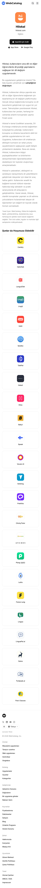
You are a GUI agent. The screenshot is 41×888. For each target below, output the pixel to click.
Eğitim (20, 34)
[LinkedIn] (7, 722)
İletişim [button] (5, 818)
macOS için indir (22, 42)
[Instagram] (14, 722)
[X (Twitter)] (3, 722)
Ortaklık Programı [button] (9, 825)
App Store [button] (14, 47)
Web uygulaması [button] (8, 753)
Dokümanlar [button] (6, 814)
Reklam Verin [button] (7, 800)
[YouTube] (10, 722)
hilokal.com (21, 30)
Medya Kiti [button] (6, 847)
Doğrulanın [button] (6, 793)
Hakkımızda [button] (6, 839)
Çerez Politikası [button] (8, 865)
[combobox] (13, 726)
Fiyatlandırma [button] (7, 810)
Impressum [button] (6, 882)
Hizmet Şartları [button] (8, 875)
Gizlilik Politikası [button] (8, 861)
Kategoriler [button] (6, 778)
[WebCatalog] (4, 715)
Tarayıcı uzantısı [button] (8, 749)
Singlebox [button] (6, 760)
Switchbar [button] (6, 757)
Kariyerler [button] (6, 843)
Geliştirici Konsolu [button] (9, 789)
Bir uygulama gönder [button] (10, 796)
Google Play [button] (28, 47)
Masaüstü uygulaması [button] (10, 746)
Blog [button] (4, 821)
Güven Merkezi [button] (8, 857)
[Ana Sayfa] (12, 3)
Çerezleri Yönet (7, 732)
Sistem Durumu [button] (8, 829)
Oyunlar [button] (5, 775)
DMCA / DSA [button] (7, 879)
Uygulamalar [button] (7, 771)
